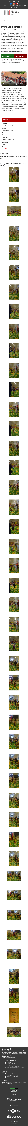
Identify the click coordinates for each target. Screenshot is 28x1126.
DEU (18, 1)
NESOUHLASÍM (19, 56)
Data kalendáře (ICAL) (12, 1073)
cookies (3, 50)
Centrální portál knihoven (12, 1076)
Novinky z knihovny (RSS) (12, 1075)
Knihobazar (5, 5)
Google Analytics (14, 41)
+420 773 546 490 (11, 1063)
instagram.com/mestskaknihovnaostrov (15, 1067)
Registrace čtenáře (15, 5)
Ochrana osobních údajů (17, 60)
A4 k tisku (5, 149)
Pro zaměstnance (11, 1077)
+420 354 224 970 (11, 1062)
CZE (10, 1)
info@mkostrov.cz (11, 1065)
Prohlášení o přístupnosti (7, 1086)
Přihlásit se (14, 1094)
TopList (20, 41)
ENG (13, 1)
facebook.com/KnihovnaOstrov (13, 1066)
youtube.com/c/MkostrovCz (13, 1069)
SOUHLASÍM (5, 56)
